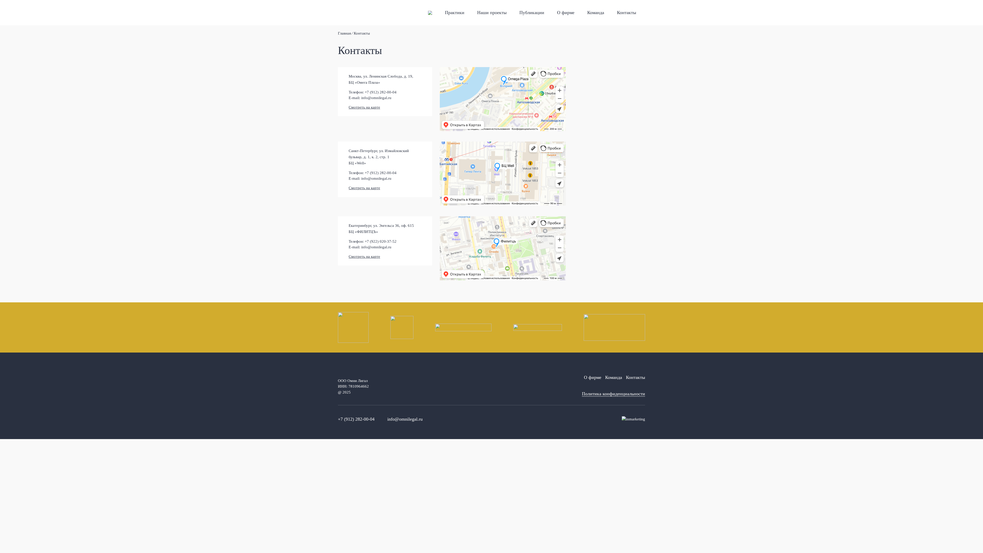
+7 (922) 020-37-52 (381, 241)
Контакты (626, 12)
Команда (595, 12)
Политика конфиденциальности (613, 393)
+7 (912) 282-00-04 (381, 92)
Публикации (531, 12)
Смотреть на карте (364, 107)
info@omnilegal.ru (376, 98)
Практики (454, 12)
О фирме (565, 12)
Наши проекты (492, 12)
